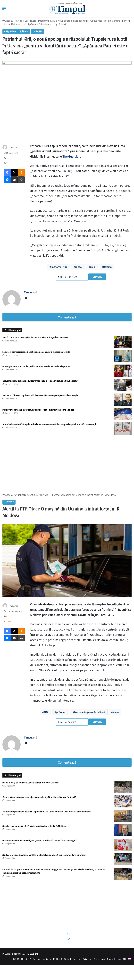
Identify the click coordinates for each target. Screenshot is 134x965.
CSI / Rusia (30, 20)
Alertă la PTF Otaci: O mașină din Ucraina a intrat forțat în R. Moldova (35, 337)
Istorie (76, 959)
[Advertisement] (67, 462)
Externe (87, 959)
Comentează (67, 317)
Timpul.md (13, 147)
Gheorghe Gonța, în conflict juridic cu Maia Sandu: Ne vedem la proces (36, 366)
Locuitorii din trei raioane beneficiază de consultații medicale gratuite (36, 351)
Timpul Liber (114, 959)
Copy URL (97, 276)
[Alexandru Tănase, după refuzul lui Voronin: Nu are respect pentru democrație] (123, 399)
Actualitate (44, 959)
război (78, 266)
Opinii (67, 959)
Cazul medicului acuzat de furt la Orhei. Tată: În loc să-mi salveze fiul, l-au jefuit (40, 380)
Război (24, 31)
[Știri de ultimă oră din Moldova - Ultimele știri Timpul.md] (67, 8)
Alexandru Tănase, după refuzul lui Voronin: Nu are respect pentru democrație (40, 395)
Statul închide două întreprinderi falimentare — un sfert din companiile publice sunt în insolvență (49, 424)
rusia (92, 266)
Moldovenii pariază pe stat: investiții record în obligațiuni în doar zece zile (38, 409)
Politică (18, 20)
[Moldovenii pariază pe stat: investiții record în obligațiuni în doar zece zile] (123, 414)
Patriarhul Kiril (59, 266)
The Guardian (71, 156)
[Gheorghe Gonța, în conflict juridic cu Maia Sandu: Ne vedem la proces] (123, 371)
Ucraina (37, 31)
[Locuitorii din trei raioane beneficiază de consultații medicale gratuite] (123, 356)
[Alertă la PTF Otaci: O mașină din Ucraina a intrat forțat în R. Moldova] (123, 342)
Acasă (8, 20)
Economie (99, 959)
